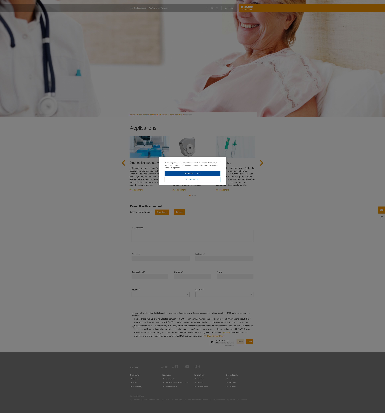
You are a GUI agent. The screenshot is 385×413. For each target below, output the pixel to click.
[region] (192, 171)
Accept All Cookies (192, 173)
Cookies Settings (192, 179)
